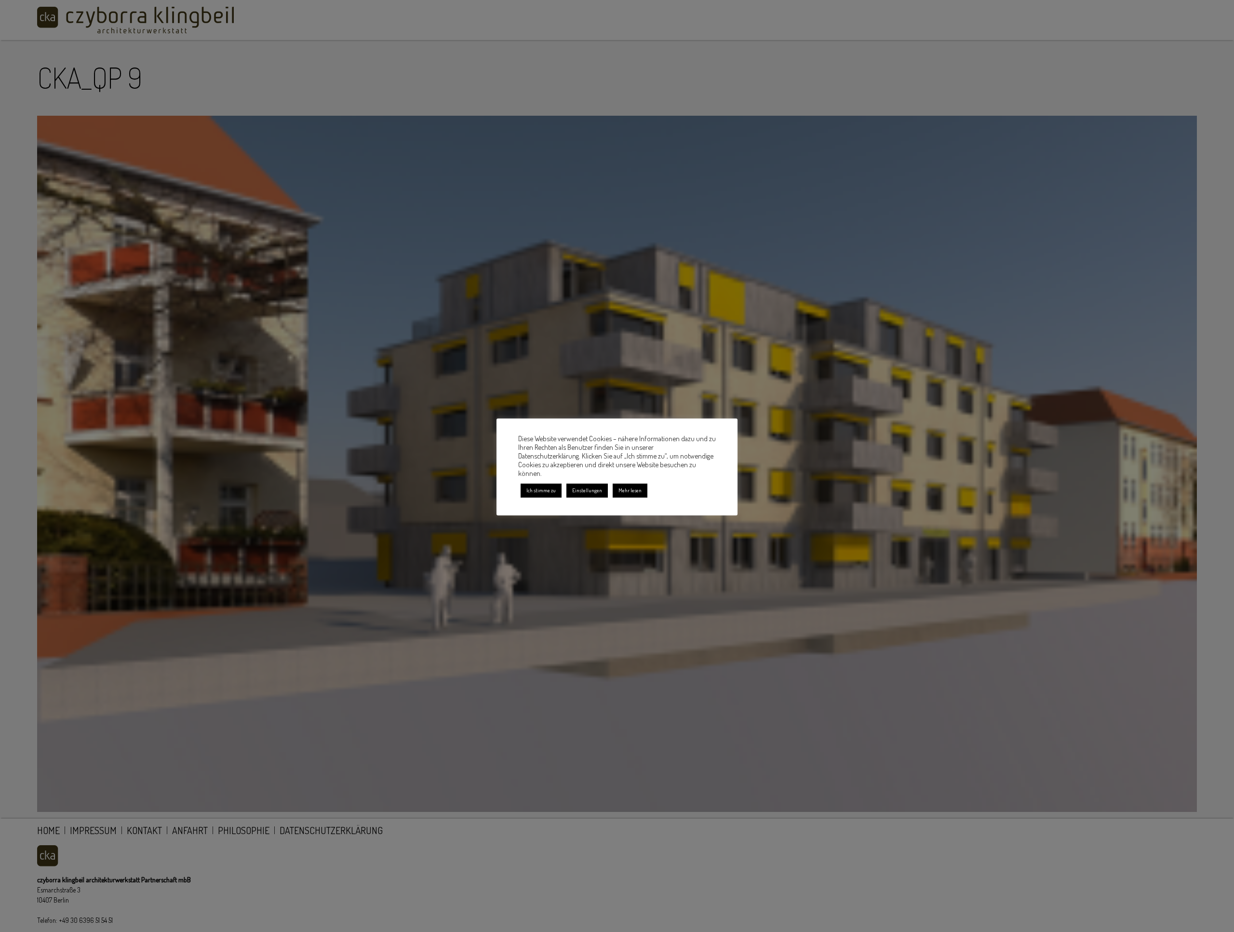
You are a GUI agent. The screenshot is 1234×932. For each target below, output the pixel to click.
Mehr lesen (630, 490)
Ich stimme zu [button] (541, 490)
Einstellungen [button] (587, 490)
